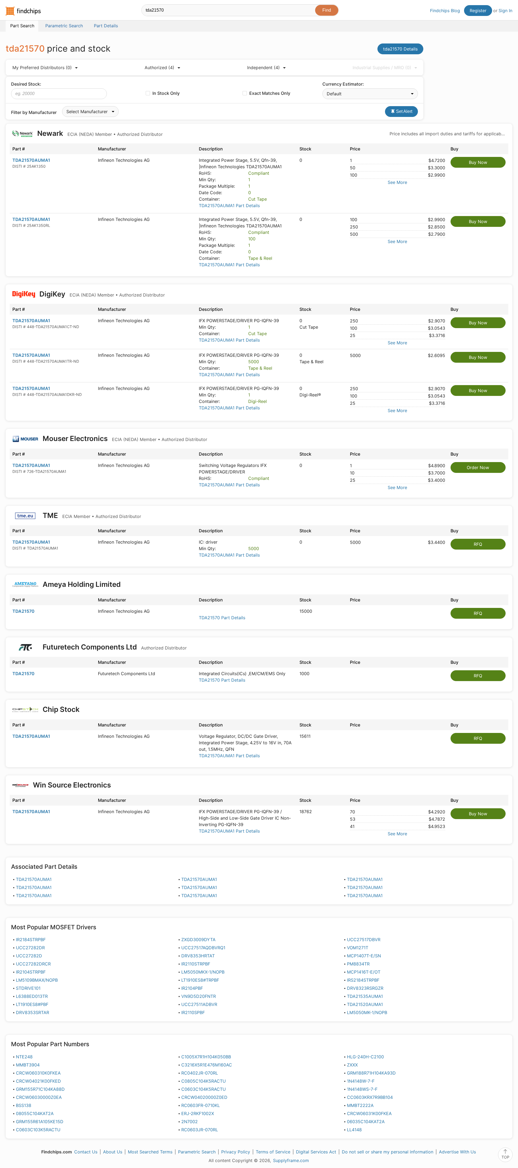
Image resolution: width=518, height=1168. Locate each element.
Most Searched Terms (150, 1151)
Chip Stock (61, 709)
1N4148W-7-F (360, 1081)
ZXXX (352, 1065)
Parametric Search (197, 1151)
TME (91, 515)
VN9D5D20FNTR (198, 996)
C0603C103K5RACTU (38, 1129)
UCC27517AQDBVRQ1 (203, 947)
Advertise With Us (457, 1151)
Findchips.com (23, 11)
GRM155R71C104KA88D (40, 1089)
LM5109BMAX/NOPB (37, 980)
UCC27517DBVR (363, 939)
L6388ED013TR (32, 996)
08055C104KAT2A (35, 1113)
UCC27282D (29, 955)
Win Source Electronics (72, 785)
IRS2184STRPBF (363, 980)
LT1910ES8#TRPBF (200, 980)
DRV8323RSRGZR (365, 988)
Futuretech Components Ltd (114, 647)
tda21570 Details (400, 49)
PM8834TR (358, 964)
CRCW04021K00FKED (38, 1081)
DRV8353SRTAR (32, 1012)
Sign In (505, 10)
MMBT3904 (28, 1065)
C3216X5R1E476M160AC (206, 1065)
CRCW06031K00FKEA (369, 1113)
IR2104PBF (192, 988)
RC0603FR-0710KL (200, 1105)
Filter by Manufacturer (34, 112)
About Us (112, 1151)
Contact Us (85, 1151)
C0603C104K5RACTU (203, 1089)
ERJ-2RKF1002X (197, 1113)
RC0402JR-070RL (199, 1073)
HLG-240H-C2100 (365, 1056)
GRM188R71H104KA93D (371, 1073)
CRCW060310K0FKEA (38, 1073)
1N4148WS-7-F (362, 1089)
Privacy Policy (235, 1151)
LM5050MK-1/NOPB (367, 1012)
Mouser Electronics (124, 438)
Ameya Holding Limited (81, 584)
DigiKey (101, 294)
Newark (99, 133)
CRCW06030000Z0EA (39, 1097)
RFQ (478, 544)
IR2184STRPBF (31, 939)
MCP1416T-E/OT (363, 972)
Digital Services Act (316, 1151)
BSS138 (23, 1105)
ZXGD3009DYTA (198, 939)
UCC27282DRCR (33, 964)
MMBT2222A (360, 1105)
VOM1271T (357, 947)
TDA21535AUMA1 (365, 996)
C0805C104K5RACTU (203, 1081)
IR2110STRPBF (195, 964)
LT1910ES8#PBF (32, 1004)
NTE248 (24, 1056)
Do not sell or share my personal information (387, 1151)
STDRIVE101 (28, 988)
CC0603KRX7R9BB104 (370, 1097)
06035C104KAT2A (366, 1121)
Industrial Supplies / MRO (382, 67)
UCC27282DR (30, 947)
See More (397, 182)
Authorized (159, 67)
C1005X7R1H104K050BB (206, 1056)
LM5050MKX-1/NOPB (202, 972)
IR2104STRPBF (31, 972)
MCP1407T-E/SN (364, 955)
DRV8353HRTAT (198, 955)
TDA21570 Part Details (222, 617)
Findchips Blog (445, 10)
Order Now (478, 467)
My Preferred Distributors (42, 67)
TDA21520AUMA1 (365, 1004)
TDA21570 (23, 611)
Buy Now (478, 162)
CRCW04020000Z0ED (204, 1097)
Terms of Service (273, 1151)
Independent (263, 67)
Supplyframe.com (291, 1160)
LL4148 (354, 1129)
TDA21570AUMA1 (31, 160)
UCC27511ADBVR (199, 1004)
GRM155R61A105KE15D (39, 1121)
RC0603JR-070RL (199, 1129)
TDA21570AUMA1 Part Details (229, 205)
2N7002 (189, 1121)
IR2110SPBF (193, 1012)
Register (478, 10)
